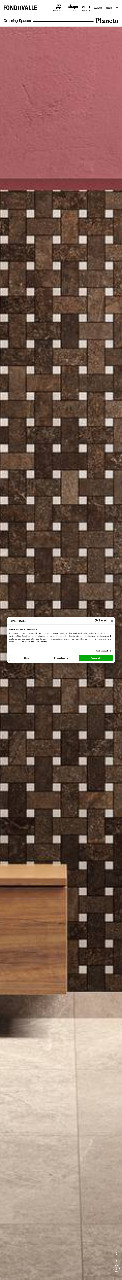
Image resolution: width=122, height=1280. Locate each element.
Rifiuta (26, 658)
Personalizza (59, 658)
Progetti (109, 8)
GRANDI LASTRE (58, 10)
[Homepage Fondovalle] (20, 7)
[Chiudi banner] (112, 621)
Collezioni (98, 8)
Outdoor (86, 10)
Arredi (73, 10)
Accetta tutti (96, 658)
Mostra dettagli (102, 651)
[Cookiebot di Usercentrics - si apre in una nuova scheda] (96, 621)
